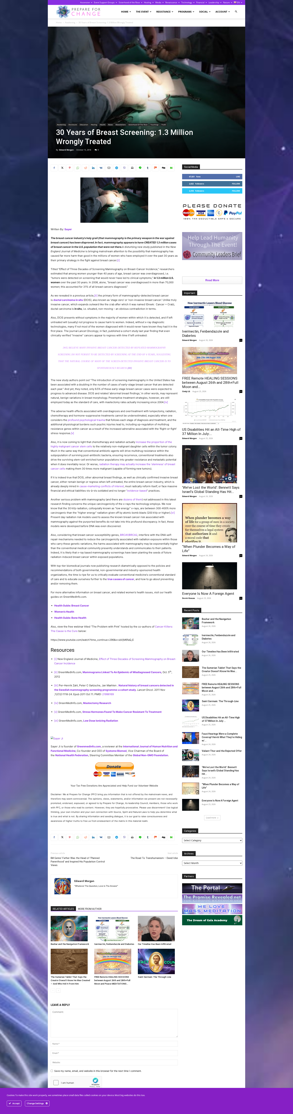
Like (238, 176)
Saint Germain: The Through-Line (154, 977)
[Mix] (155, 167)
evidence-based (137, 490)
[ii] (95, 295)
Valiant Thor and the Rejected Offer (222, 751)
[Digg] (163, 167)
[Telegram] (116, 167)
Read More (212, 280)
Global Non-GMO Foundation (150, 755)
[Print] (132, 167)
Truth (163, 124)
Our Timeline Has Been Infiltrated (154, 944)
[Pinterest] (69, 167)
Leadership (214, 2)
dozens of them (132, 499)
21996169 (108, 694)
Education (84, 124)
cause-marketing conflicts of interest (102, 486)
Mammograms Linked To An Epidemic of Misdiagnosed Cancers (122, 672)
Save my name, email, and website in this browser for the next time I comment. (98, 1070)
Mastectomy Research (97, 703)
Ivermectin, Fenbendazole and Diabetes (114, 944)
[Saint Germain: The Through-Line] (158, 961)
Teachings (154, 124)
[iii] (130, 368)
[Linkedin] (93, 167)
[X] (61, 167)
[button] (236, 11)
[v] (72, 433)
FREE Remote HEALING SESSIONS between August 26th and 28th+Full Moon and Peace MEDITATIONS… (112, 980)
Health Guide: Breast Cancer (71, 605)
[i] (118, 260)
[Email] (108, 167)
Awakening (70, 22)
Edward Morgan (66, 149)
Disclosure (73, 124)
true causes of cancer (121, 579)
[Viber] (124, 167)
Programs (185, 11)
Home (124, 11)
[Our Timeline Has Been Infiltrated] (158, 928)
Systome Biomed (116, 750)
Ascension (85, 2)
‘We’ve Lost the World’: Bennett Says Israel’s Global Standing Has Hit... (210, 489)
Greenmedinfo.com (89, 746)
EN (238, 2)
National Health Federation (71, 755)
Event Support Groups (104, 2)
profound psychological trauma (86, 420)
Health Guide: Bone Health (70, 617)
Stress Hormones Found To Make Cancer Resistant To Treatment (122, 711)
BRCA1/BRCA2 (128, 534)
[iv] (166, 402)
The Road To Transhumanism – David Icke (154, 858)
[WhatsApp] (77, 167)
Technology (186, 2)
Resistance (163, 11)
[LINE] (139, 167)
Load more (211, 817)
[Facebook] (54, 167)
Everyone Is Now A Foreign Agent (208, 594)
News (110, 124)
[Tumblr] (147, 167)
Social (203, 11)
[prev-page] (53, 990)
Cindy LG (186, 391)
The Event (142, 11)
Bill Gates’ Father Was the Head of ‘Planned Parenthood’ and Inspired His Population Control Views (78, 862)
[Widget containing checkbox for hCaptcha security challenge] (76, 1082)
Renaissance (171, 2)
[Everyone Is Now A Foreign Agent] (212, 575)
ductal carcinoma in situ (68, 300)
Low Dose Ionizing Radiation (100, 720)
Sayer (68, 229)
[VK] (100, 167)
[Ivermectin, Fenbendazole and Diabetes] (114, 928)
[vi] (173, 512)
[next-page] (58, 990)
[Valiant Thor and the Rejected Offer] (190, 755)
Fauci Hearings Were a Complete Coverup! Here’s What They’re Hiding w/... (222, 737)
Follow (236, 183)
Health (102, 124)
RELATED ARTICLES (63, 909)
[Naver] (171, 167)
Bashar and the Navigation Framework (70, 944)
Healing (147, 2)
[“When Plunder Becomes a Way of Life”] (212, 522)
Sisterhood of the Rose (129, 2)
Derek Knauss (188, 598)
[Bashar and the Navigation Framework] (71, 928)
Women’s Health (64, 611)
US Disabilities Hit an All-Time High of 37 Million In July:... (211, 431)
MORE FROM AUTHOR (90, 909)
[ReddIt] (85, 167)
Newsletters (121, 124)
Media (158, 2)
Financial (200, 2)
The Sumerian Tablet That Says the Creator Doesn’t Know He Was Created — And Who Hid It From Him (70, 980)
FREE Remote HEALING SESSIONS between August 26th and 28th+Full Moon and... (210, 382)
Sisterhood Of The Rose (138, 124)
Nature (226, 2)
